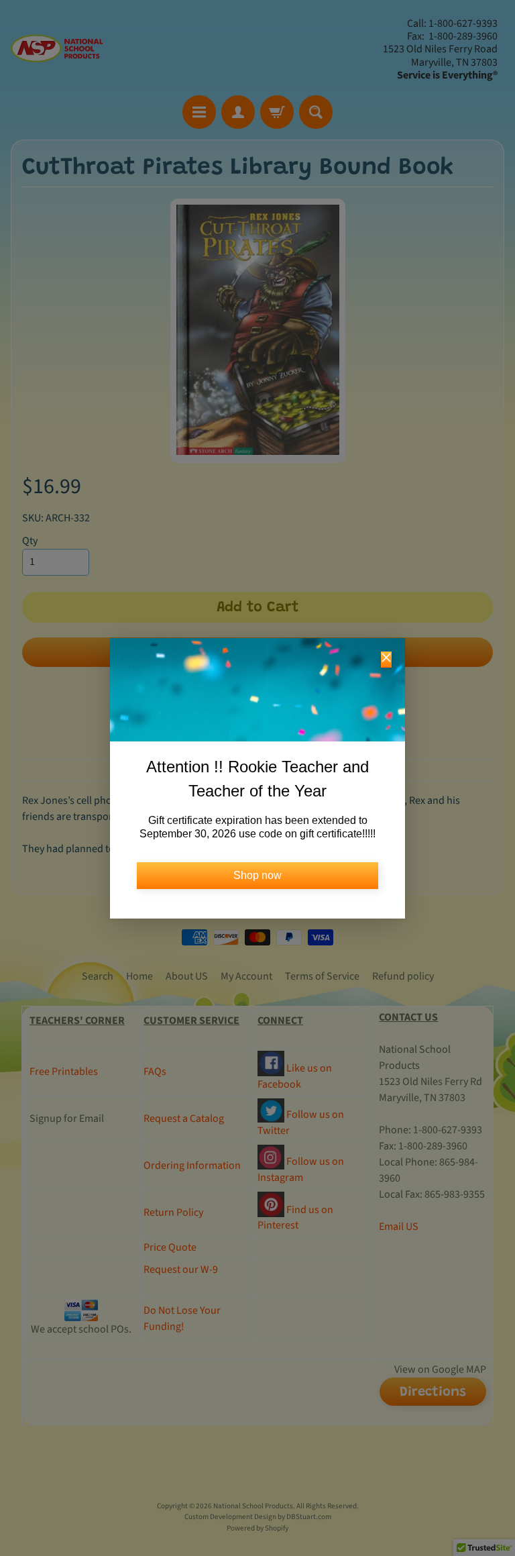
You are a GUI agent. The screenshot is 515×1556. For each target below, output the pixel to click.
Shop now (257, 875)
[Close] (386, 660)
